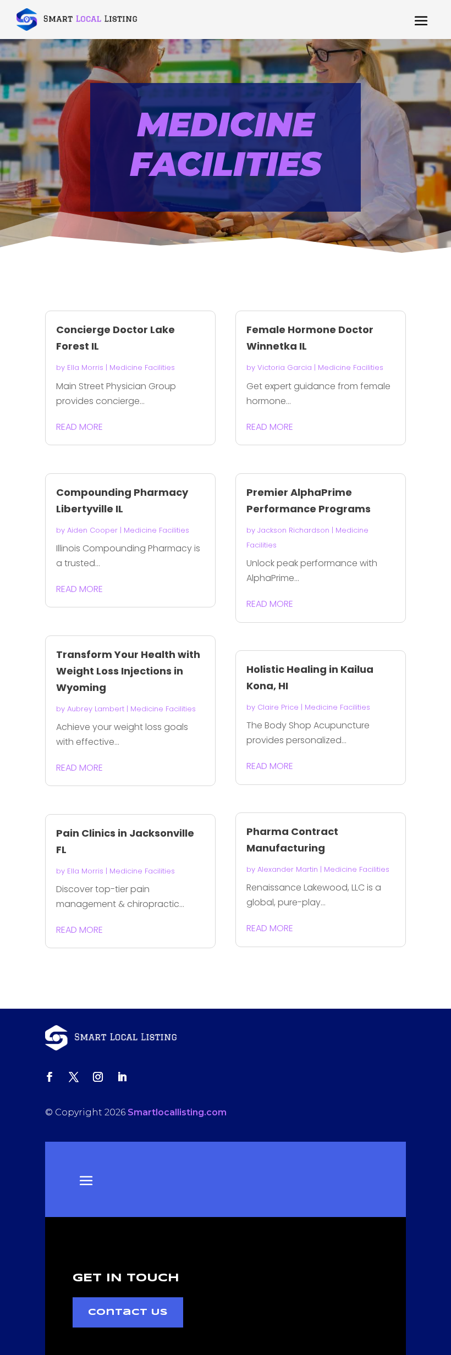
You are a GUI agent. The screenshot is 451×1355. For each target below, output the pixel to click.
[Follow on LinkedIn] (122, 1077)
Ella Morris (85, 367)
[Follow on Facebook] (49, 1077)
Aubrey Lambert (95, 709)
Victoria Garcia (284, 367)
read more (79, 427)
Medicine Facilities (142, 367)
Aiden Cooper (92, 530)
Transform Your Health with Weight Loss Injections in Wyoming (128, 671)
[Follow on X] (74, 1077)
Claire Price (278, 707)
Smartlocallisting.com (177, 1112)
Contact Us (128, 1312)
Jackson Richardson (293, 530)
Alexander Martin (287, 869)
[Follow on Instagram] (98, 1077)
